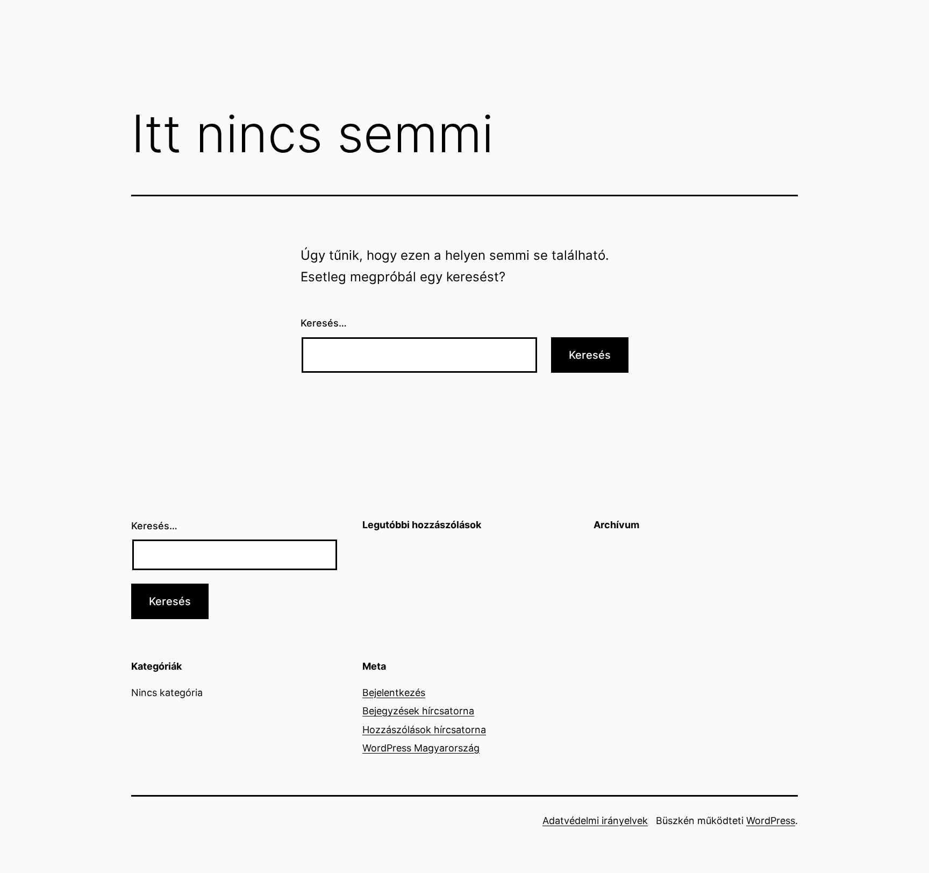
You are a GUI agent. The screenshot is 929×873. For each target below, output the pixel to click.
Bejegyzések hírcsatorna (418, 710)
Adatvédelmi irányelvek (595, 820)
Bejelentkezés (393, 692)
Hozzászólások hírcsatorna (424, 729)
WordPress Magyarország (421, 748)
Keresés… (324, 323)
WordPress (770, 820)
